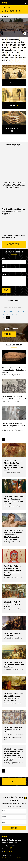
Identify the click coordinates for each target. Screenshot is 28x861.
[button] (24, 2)
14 (8, 314)
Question (4, 274)
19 (8, 318)
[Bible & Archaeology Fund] (14, 118)
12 (24, 311)
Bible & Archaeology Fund (12, 129)
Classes (12, 82)
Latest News (14, 300)
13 (4, 314)
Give (13, 781)
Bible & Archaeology (11, 11)
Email (3, 266)
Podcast (12, 105)
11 (19, 311)
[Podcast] (14, 95)
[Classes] (14, 72)
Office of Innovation (7, 7)
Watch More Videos (13, 244)
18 (4, 317)
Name (3, 258)
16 (17, 314)
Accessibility (5, 859)
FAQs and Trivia (14, 344)
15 (13, 314)
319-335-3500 (8, 848)
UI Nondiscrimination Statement (16, 857)
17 (22, 314)
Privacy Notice (5, 857)
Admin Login (7, 851)
